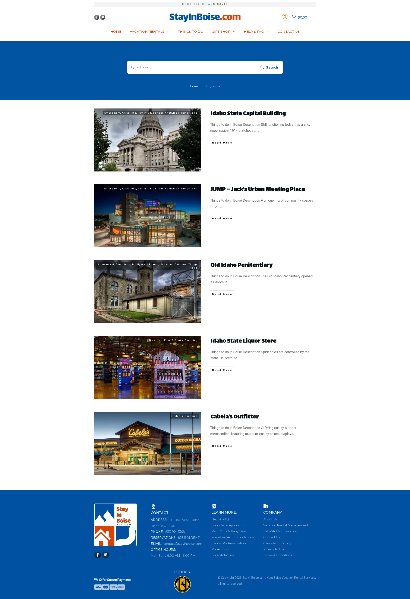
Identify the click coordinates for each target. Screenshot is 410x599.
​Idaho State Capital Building (248, 114)
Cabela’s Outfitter (235, 417)
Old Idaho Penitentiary (242, 266)
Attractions (129, 112)
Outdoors (180, 264)
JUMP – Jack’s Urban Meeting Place (258, 190)
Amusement (112, 112)
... (258, 131)
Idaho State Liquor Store (244, 341)
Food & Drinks (173, 340)
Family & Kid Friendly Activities (158, 112)
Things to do (189, 112)
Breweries (156, 340)
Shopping (191, 340)
